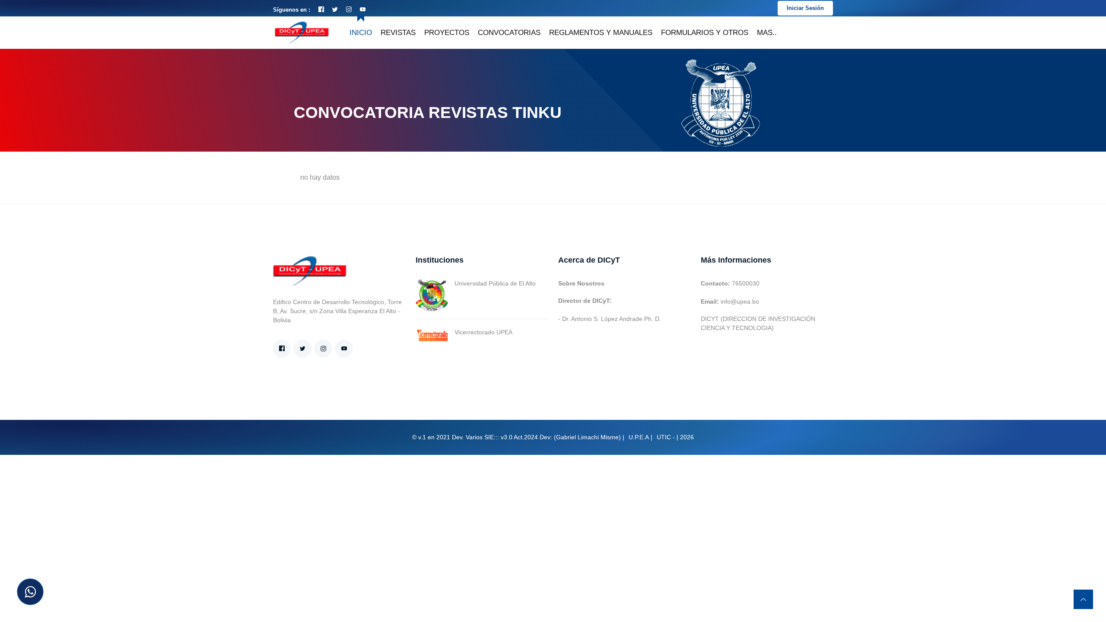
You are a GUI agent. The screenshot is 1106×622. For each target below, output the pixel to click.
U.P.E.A (639, 437)
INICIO (361, 33)
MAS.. (767, 33)
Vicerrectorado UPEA (483, 332)
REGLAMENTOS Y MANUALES (600, 33)
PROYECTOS (446, 33)
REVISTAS (398, 33)
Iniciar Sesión (805, 8)
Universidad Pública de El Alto (495, 283)
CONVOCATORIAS (509, 33)
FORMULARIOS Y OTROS (704, 33)
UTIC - (666, 437)
